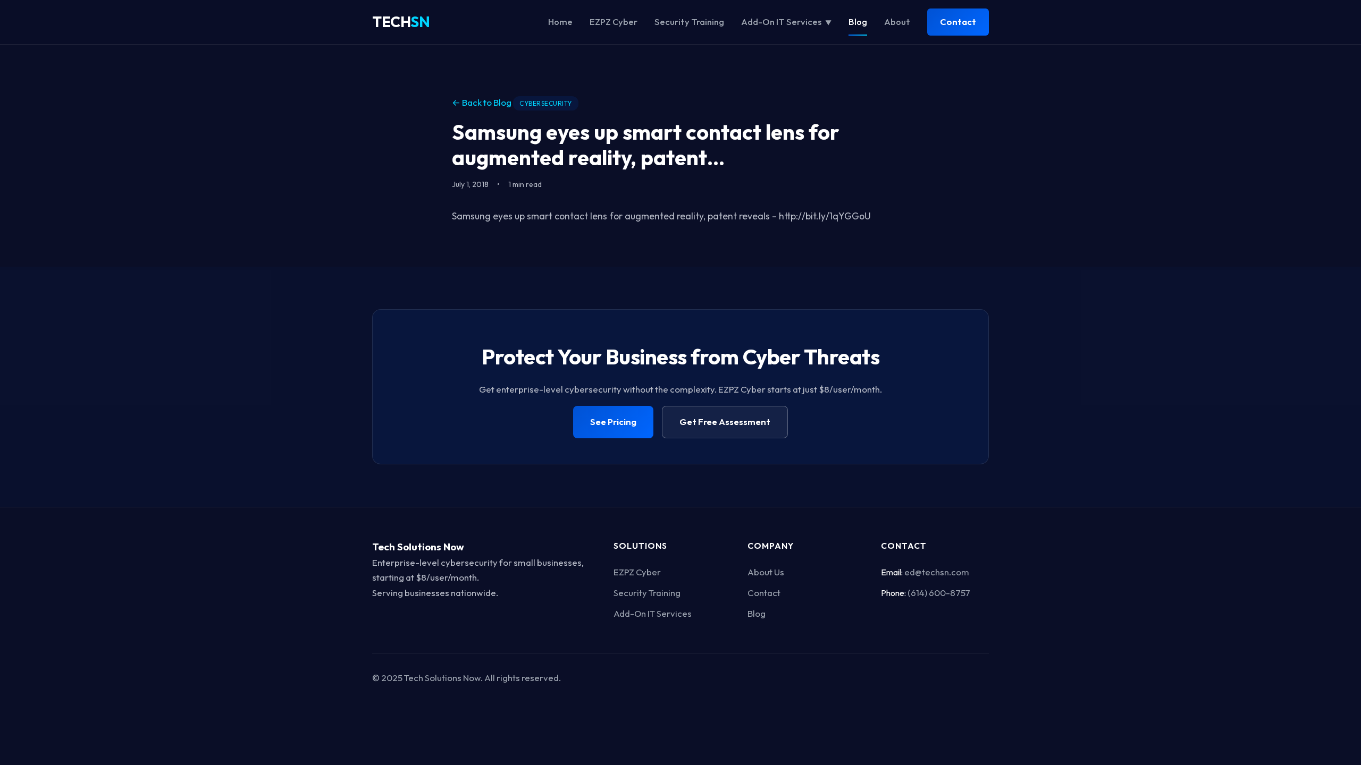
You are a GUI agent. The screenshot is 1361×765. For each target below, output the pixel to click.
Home (560, 21)
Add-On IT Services (786, 21)
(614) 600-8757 (939, 592)
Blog (857, 21)
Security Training (689, 21)
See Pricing (613, 421)
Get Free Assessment (724, 421)
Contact (958, 21)
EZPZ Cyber (613, 21)
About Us (765, 571)
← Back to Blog (481, 102)
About (897, 21)
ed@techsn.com (936, 571)
